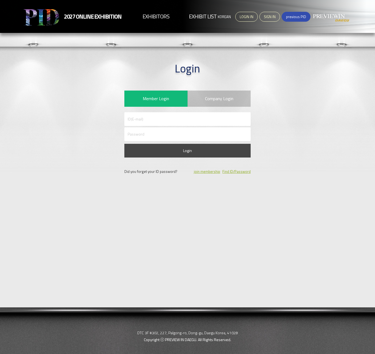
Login (187, 150)
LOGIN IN (246, 16)
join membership (207, 171)
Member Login (156, 98)
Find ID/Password (236, 171)
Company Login (219, 98)
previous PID (296, 16)
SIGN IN (270, 16)
